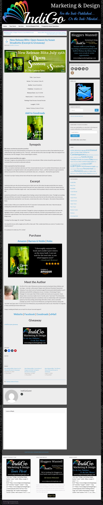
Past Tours (73, 206)
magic (93, 166)
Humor (72, 161)
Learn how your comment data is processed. (37, 452)
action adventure (75, 150)
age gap (83, 150)
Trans (77, 173)
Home (5, 26)
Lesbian (84, 164)
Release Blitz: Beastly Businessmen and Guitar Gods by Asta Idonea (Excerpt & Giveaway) (52, 33)
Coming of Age (78, 152)
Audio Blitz (73, 182)
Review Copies (74, 210)
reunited (72, 171)
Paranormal (88, 168)
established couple (77, 157)
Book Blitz (12, 45)
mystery (75, 168)
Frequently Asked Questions (50, 26)
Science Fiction (14, 381)
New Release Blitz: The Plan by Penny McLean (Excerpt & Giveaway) (52, 370)
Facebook (29, 314)
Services (21, 26)
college (72, 152)
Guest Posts (73, 197)
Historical (95, 159)
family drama (87, 157)
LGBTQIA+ (75, 166)
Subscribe (75, 135)
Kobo (49, 241)
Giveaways (16, 45)
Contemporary (78, 154)
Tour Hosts (12, 26)
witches (93, 173)
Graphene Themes (14, 503)
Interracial (90, 161)
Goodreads (42, 314)
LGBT (89, 163)
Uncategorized (74, 216)
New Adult (80, 168)
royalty (85, 171)
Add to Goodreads (35, 113)
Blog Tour (72, 185)
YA (96, 173)
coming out (85, 152)
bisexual (93, 150)
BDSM (88, 150)
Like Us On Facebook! (76, 116)
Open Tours (73, 203)
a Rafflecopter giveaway (11, 324)
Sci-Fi (88, 171)
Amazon (22, 241)
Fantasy (8, 381)
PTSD (94, 168)
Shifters (91, 171)
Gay (91, 159)
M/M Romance (86, 166)
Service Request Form (32, 26)
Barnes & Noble (36, 241)
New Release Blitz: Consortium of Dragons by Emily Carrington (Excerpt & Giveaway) (33, 370)
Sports (74, 173)
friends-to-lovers (82, 159)
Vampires (89, 173)
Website (18, 314)
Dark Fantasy (91, 154)
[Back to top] (99, 501)
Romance (78, 171)
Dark (87, 155)
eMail (53, 314)
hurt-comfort (83, 161)
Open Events (73, 200)
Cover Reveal (73, 191)
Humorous (76, 161)
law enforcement (77, 164)
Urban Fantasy (83, 173)
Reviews (72, 213)
